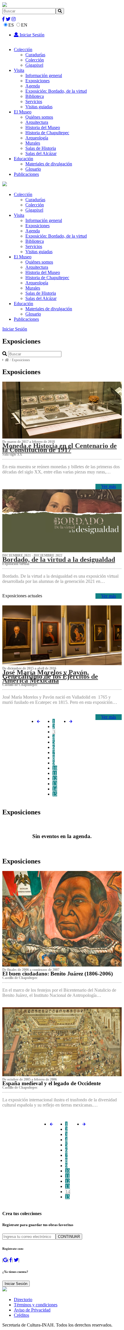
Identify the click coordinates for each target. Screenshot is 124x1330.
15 (54, 794)
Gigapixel (34, 65)
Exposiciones (37, 80)
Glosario (33, 169)
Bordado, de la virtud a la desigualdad (58, 559)
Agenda (32, 85)
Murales (32, 143)
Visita (19, 70)
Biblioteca (34, 96)
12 (54, 778)
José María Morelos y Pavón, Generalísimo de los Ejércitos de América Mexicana (50, 676)
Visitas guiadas (38, 106)
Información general (43, 75)
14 (54, 788)
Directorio (23, 1299)
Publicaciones (26, 174)
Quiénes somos (39, 117)
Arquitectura (36, 122)
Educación (23, 158)
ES (11, 25)
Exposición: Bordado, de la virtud (56, 91)
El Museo (22, 111)
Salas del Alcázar (41, 153)
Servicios (33, 101)
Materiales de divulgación (48, 163)
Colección (23, 49)
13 (54, 783)
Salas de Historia (40, 148)
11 (54, 773)
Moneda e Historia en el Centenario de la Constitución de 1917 (59, 448)
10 (54, 768)
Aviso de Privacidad (32, 1309)
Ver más (108, 486)
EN (24, 25)
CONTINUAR (69, 1236)
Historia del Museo (42, 127)
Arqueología (36, 137)
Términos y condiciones (35, 1304)
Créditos (21, 1315)
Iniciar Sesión (31, 34)
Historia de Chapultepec (47, 132)
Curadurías (35, 54)
